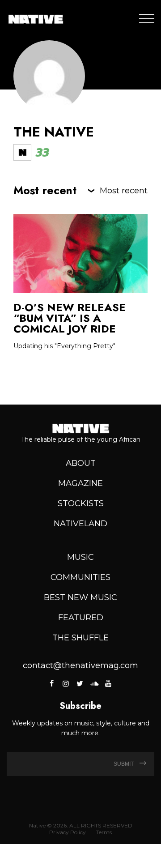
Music (80, 557)
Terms (104, 832)
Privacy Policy (67, 832)
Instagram (66, 683)
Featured (80, 617)
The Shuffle (80, 638)
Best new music (80, 597)
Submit (124, 764)
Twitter (80, 683)
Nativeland (80, 524)
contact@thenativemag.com (80, 665)
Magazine (80, 483)
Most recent (124, 191)
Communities (80, 577)
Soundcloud (94, 683)
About (81, 463)
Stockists (81, 503)
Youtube (108, 683)
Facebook (52, 683)
